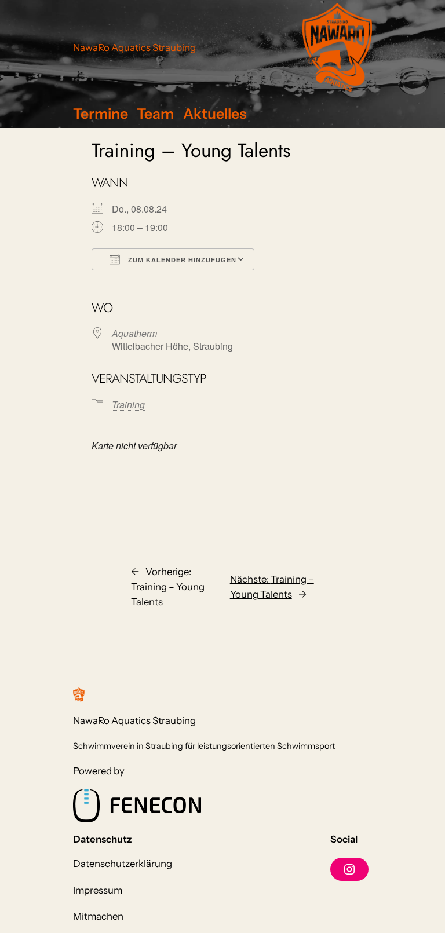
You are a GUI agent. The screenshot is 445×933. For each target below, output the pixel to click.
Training (128, 404)
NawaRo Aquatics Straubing (134, 47)
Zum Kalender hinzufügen (181, 260)
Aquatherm (134, 333)
